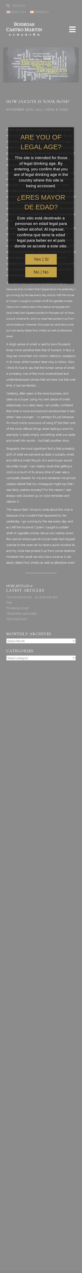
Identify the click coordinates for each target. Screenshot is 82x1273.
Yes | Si (41, 259)
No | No (41, 272)
